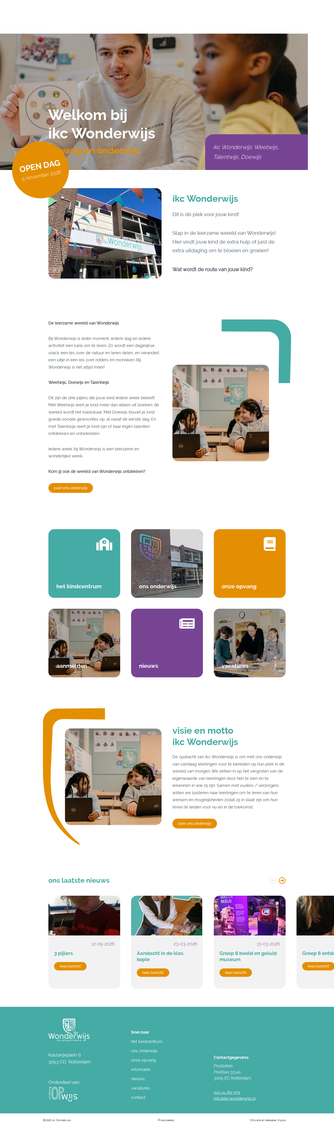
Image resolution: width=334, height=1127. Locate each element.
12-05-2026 (103, 944)
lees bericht (70, 966)
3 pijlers (63, 953)
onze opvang (143, 1060)
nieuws (138, 1078)
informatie (140, 1069)
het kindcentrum (146, 1041)
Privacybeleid (166, 1120)
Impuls (281, 1120)
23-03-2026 (185, 944)
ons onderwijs (144, 1050)
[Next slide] (282, 880)
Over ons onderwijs (195, 823)
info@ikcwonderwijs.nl (235, 1098)
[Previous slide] (273, 880)
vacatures (140, 1088)
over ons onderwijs (70, 488)
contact (138, 1097)
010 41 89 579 (227, 1092)
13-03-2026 (268, 944)
